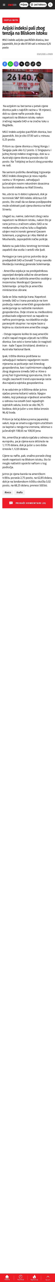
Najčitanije (34, 1280)
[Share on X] (21, 64)
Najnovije (20, 1279)
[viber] (16, 64)
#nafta (19, 492)
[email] (27, 64)
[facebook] (4, 64)
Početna (7, 1279)
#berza (8, 492)
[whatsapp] (10, 64)
